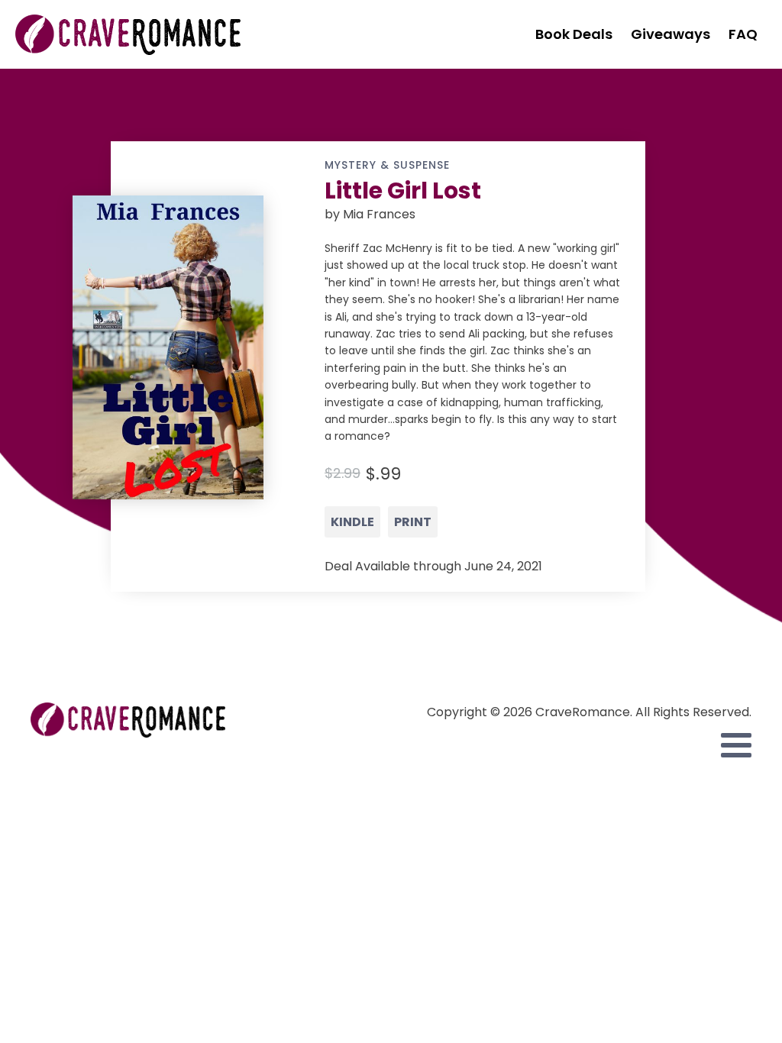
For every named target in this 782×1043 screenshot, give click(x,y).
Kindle (352, 522)
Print (412, 522)
